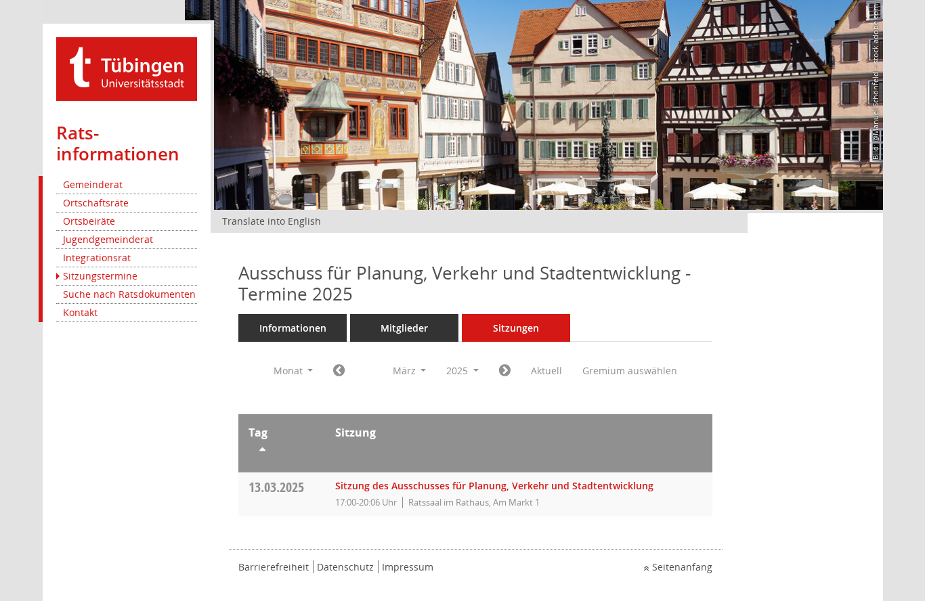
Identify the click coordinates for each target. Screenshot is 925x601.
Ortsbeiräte (89, 221)
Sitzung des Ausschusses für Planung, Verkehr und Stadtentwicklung (494, 485)
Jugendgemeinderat (108, 239)
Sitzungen (516, 327)
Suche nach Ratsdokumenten (129, 294)
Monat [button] (289, 370)
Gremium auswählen (629, 370)
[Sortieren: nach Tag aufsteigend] (282, 451)
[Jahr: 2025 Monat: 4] (505, 371)
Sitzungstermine (100, 275)
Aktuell (546, 370)
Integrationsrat (97, 257)
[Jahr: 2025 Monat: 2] (339, 371)
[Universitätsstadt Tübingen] (126, 68)
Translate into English (271, 221)
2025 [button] (458, 370)
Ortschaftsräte (96, 202)
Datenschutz (345, 566)
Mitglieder (404, 327)
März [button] (405, 370)
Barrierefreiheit (273, 566)
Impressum (407, 566)
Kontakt (80, 312)
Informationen (292, 327)
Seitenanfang (682, 566)
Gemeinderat (93, 184)
